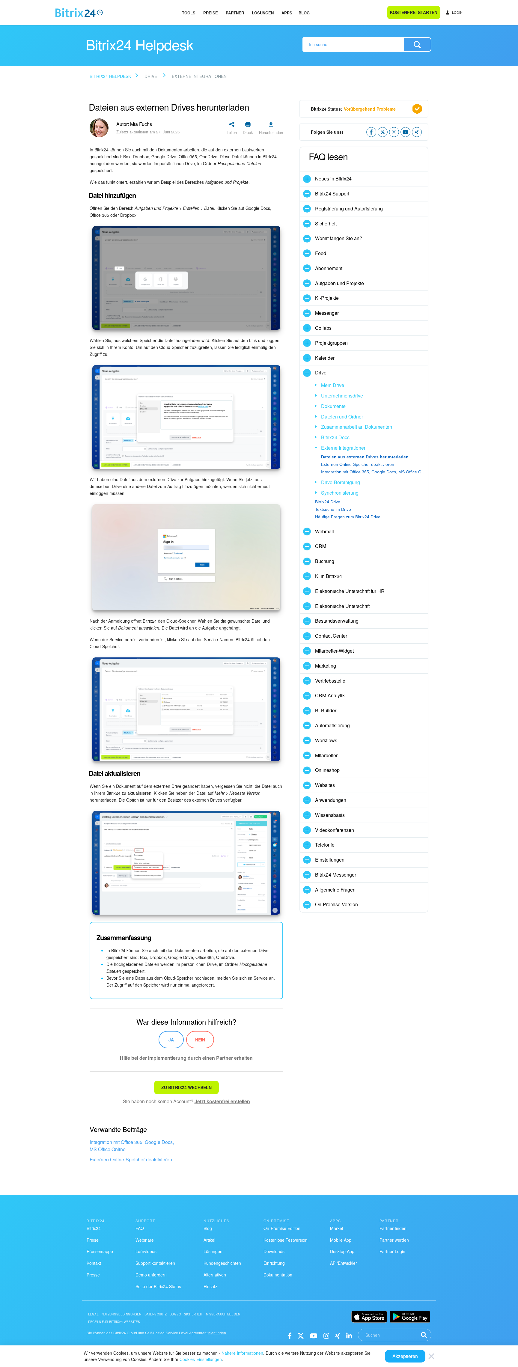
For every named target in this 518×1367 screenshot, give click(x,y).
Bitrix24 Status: (353, 109)
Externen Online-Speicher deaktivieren (131, 1159)
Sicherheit (193, 1314)
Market (336, 1228)
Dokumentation (277, 1275)
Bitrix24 (94, 1228)
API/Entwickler (343, 1263)
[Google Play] (410, 1317)
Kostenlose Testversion (285, 1240)
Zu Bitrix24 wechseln (186, 1087)
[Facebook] (289, 1335)
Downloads (273, 1251)
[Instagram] (326, 1335)
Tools (188, 13)
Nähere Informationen (242, 1353)
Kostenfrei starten (413, 12)
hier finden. (217, 1332)
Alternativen (215, 1275)
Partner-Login (392, 1251)
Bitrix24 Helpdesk (110, 76)
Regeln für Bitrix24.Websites (114, 1322)
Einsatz (210, 1286)
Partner (235, 13)
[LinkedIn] (349, 1335)
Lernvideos (145, 1251)
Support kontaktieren (155, 1263)
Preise (210, 13)
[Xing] (337, 1335)
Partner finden (393, 1228)
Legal (93, 1314)
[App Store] (369, 1317)
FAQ (139, 1228)
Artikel (209, 1240)
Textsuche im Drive (333, 509)
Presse (93, 1275)
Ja (171, 1040)
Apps (286, 13)
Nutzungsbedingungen (121, 1314)
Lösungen (263, 13)
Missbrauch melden (223, 1314)
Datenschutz (155, 1314)
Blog (304, 13)
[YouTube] (313, 1335)
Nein (200, 1040)
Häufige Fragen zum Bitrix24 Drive (347, 516)
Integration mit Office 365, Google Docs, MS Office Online (132, 1146)
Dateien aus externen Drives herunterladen (365, 456)
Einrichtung (274, 1263)
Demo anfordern (151, 1275)
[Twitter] (300, 1335)
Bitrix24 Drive (327, 501)
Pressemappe (100, 1251)
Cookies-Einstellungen (201, 1359)
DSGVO (175, 1314)
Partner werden (394, 1240)
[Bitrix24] (79, 12)
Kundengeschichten (222, 1263)
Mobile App (340, 1240)
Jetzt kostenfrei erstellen (222, 1101)
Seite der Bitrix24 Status (158, 1286)
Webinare (144, 1240)
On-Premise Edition (281, 1228)
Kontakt (94, 1263)
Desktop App (342, 1251)
